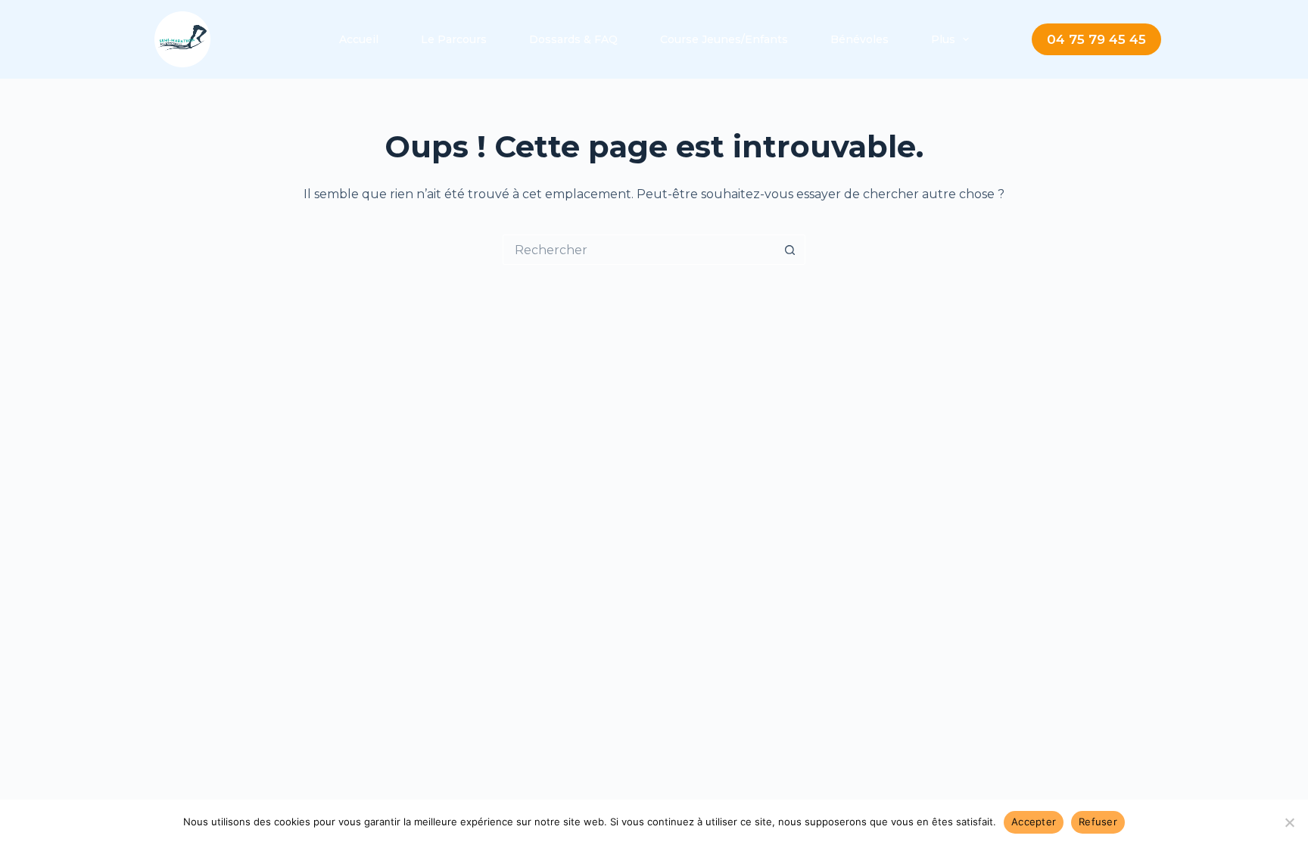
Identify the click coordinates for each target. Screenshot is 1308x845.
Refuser (1098, 821)
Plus (943, 39)
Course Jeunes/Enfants (724, 39)
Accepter (1033, 821)
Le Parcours (454, 39)
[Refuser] (1289, 822)
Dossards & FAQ (573, 39)
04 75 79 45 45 (1096, 39)
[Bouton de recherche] (790, 250)
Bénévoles (859, 39)
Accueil (358, 39)
